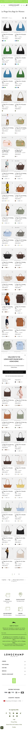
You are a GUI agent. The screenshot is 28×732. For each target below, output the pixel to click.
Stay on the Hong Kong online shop (14, 376)
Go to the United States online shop (14, 372)
